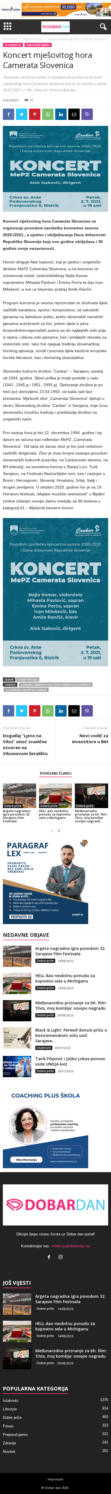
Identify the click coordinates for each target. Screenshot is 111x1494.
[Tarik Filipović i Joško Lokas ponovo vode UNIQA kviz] (17, 1066)
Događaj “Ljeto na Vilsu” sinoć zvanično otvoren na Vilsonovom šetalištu (25, 744)
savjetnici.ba (27, 679)
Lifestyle (10, 1409)
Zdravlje (9, 1443)
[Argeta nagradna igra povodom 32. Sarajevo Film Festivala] (19, 795)
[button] (102, 27)
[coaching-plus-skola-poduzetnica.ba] (55, 1125)
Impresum (55, 1479)
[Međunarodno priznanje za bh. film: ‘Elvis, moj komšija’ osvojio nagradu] (91, 795)
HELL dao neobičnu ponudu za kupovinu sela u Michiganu (55, 814)
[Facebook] (50, 1258)
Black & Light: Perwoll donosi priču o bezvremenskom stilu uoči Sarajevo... (71, 1035)
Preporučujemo (32, 39)
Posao (8, 1426)
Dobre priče (12, 806)
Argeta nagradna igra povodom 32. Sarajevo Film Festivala (16, 816)
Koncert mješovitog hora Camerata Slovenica (56, 684)
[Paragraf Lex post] (55, 881)
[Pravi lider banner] (55, 9)
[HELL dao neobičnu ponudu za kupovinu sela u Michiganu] (55, 795)
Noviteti (9, 1451)
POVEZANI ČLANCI (55, 773)
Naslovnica (10, 39)
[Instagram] (61, 1258)
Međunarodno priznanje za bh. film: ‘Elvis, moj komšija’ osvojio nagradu (91, 816)
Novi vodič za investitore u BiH (90, 738)
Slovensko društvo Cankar (26, 690)
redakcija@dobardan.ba (70, 1246)
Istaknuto (13, 45)
